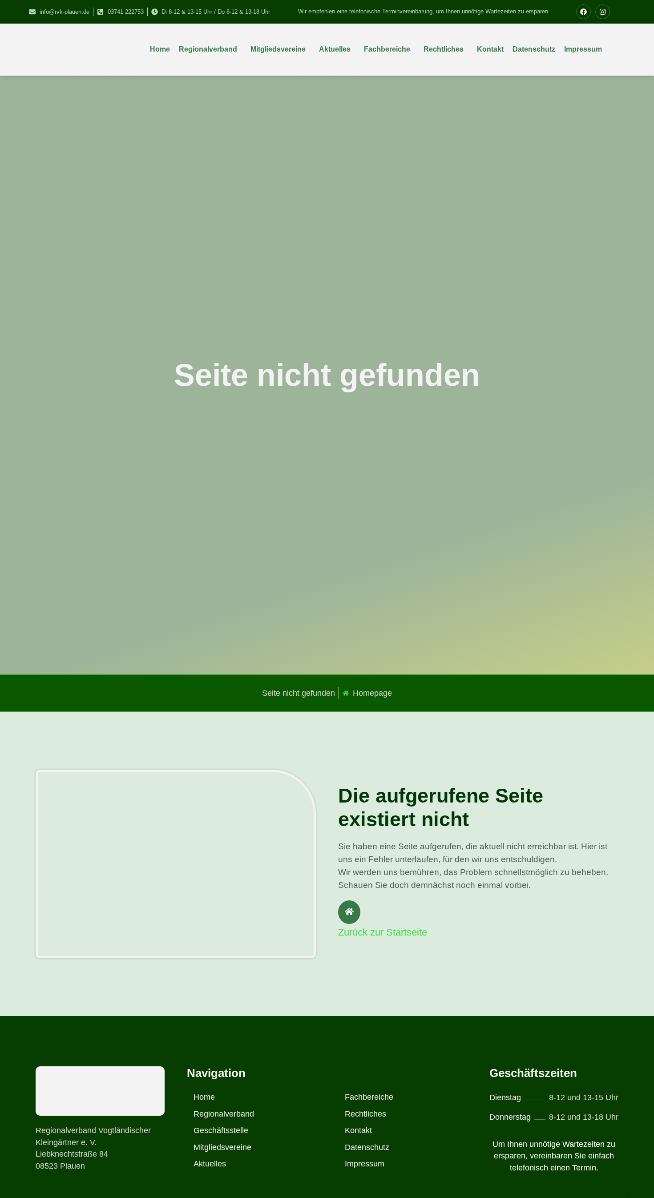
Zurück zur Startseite (382, 932)
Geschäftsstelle (221, 1130)
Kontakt (490, 49)
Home (160, 49)
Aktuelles (335, 49)
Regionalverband (208, 49)
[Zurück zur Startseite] (349, 912)
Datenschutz (534, 49)
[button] (210, 49)
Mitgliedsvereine (278, 49)
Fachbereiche (387, 49)
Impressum (583, 49)
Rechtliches (444, 49)
